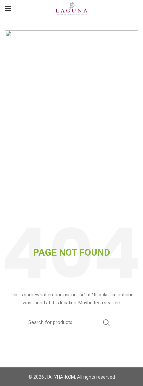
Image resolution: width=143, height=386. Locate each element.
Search (106, 322)
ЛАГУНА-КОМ (60, 377)
